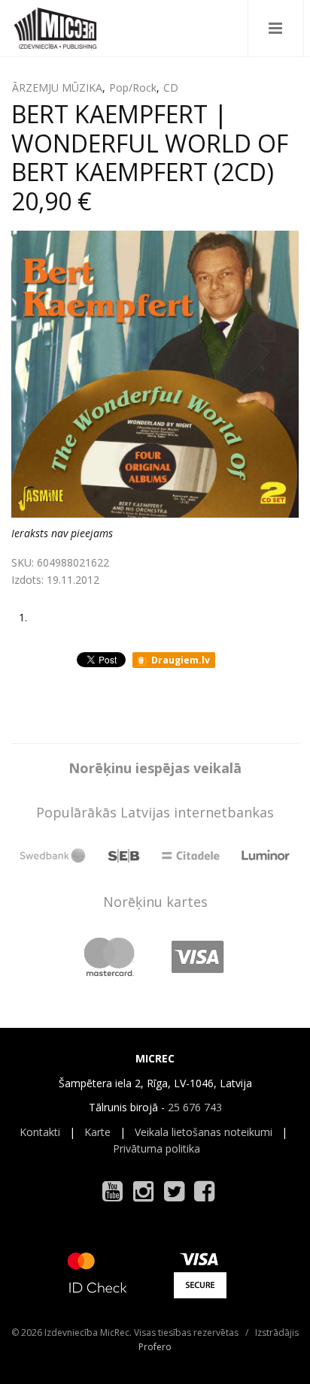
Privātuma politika (156, 1148)
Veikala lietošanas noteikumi (203, 1132)
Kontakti (40, 1132)
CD (170, 87)
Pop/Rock (133, 87)
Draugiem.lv (179, 660)
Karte (97, 1132)
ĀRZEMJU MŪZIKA (57, 87)
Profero (155, 1346)
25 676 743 (195, 1107)
